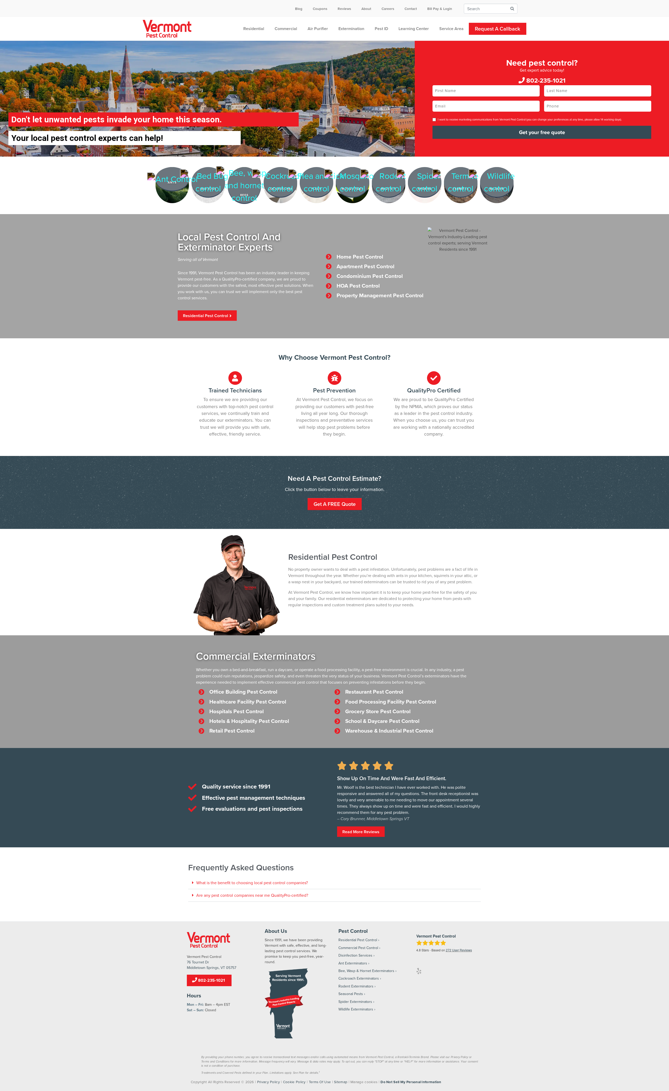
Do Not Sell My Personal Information (410, 1081)
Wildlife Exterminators (355, 1009)
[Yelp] (418, 971)
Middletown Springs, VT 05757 (211, 967)
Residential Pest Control (357, 940)
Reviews (344, 8)
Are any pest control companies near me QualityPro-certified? (252, 895)
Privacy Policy (268, 1081)
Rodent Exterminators (355, 986)
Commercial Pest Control (358, 947)
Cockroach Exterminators (358, 978)
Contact (411, 8)
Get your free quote (542, 132)
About (366, 8)
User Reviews (459, 950)
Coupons (320, 8)
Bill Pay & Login (439, 8)
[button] (334, 883)
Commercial (286, 29)
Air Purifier (318, 29)
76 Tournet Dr (198, 962)
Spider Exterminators (355, 1001)
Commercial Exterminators (255, 656)
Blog (298, 8)
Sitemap (340, 1081)
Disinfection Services (355, 955)
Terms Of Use (320, 1081)
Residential (253, 29)
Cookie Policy (294, 1081)
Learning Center (414, 29)
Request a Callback (497, 28)
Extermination (351, 29)
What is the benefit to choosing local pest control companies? (252, 883)
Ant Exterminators (352, 963)
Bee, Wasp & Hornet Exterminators (366, 970)
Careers (388, 8)
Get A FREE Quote (335, 504)
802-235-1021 (545, 80)
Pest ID (381, 29)
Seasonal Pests (350, 993)
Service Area (451, 29)
